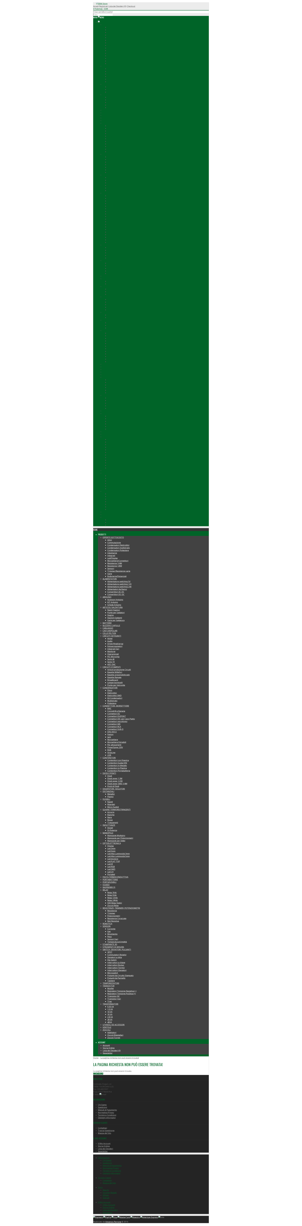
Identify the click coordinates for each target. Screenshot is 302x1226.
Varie (109, 61)
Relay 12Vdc (112, 385)
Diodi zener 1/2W (115, 268)
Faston (110, 221)
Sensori (110, 55)
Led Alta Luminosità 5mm (118, 343)
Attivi (109, 27)
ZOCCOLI (107, 517)
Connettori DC (113, 201)
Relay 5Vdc (112, 382)
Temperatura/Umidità (117, 429)
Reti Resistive (113, 408)
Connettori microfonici (117, 208)
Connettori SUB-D (115, 216)
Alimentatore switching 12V (119, 71)
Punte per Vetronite (116, 172)
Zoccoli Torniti (113, 525)
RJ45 (109, 237)
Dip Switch (112, 447)
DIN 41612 (112, 219)
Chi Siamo (102, 1104)
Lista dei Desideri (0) (117, 6)
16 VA (109, 501)
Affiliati (106, 1195)
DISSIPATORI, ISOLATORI (114, 276)
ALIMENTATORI (110, 66)
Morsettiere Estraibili (116, 229)
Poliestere (111, 190)
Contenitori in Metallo (117, 252)
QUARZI (106, 372)
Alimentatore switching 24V (119, 74)
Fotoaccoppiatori (114, 133)
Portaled (111, 361)
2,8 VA (110, 504)
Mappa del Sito (104, 1133)
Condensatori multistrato (118, 35)
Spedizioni (102, 1107)
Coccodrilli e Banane (116, 198)
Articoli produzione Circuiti (119, 157)
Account (106, 1045)
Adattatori (111, 519)
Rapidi (110, 289)
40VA (109, 509)
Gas (109, 418)
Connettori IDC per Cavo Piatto (121, 206)
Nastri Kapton (113, 97)
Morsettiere (112, 227)
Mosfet (110, 475)
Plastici (110, 284)
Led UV (110, 359)
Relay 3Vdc (112, 379)
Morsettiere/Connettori (117, 48)
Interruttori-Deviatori (116, 457)
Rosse (110, 307)
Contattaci (102, 1128)
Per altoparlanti (114, 232)
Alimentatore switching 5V (118, 68)
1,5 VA (110, 496)
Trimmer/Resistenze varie (118, 58)
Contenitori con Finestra (118, 247)
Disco (109, 177)
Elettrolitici (112, 180)
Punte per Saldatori (116, 100)
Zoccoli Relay (113, 392)
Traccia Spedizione (106, 1130)
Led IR (110, 351)
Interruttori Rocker (115, 452)
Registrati (103, 6)
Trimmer (111, 400)
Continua (98, 1074)
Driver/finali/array (115, 131)
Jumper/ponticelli (115, 169)
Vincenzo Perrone (113, 1221)
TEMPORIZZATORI (111, 470)
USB (109, 242)
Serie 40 (110, 146)
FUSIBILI (106, 286)
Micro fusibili (113, 294)
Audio (109, 128)
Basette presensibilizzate (118, 162)
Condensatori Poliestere (118, 37)
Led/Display (112, 45)
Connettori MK (113, 211)
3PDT (109, 439)
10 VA (109, 499)
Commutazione (114, 30)
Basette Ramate (114, 164)
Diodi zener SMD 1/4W (117, 271)
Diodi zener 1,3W (114, 265)
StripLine (111, 239)
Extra (100, 1187)
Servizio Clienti (104, 1178)
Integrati (111, 42)
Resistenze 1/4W (114, 50)
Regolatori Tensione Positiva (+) (121, 481)
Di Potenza (112, 317)
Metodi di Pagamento (107, 1110)
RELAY (105, 377)
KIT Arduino (112, 89)
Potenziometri (113, 403)
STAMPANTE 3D (110, 431)
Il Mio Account (104, 1143)
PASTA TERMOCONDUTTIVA (115, 364)
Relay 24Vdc (112, 387)
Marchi (106, 1190)
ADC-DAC (111, 151)
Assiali (110, 315)
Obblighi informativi (107, 1117)
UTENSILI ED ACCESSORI (114, 512)
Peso (109, 424)
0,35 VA (110, 494)
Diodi (109, 263)
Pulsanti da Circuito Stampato (120, 462)
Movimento (112, 421)
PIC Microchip (113, 144)
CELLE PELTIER (109, 120)
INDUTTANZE (109, 312)
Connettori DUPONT (116, 203)
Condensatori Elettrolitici (118, 32)
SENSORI (107, 413)
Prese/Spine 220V (115, 234)
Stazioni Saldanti (114, 105)
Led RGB (111, 354)
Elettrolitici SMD (114, 182)
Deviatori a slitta (114, 444)
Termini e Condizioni (107, 1115)
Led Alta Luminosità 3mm (118, 341)
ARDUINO (107, 84)
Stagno (110, 102)
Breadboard (112, 167)
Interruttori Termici (116, 455)
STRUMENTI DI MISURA (113, 434)
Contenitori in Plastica (117, 255)
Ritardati (111, 291)
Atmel (109, 125)
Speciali (106, 1198)
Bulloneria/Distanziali (116, 63)
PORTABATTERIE (110, 367)
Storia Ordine (109, 1048)
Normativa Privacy (106, 1112)
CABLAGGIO (108, 115)
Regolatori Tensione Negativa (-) (121, 478)
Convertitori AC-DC (115, 79)
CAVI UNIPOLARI (110, 118)
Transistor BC (113, 483)
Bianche (110, 302)
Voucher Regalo (110, 1192)
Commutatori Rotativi (116, 442)
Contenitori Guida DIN (117, 250)
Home (95, 529)
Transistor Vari (114, 486)
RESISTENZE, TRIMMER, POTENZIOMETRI (121, 395)
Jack (109, 224)
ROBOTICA (107, 411)
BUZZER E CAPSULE (111, 112)
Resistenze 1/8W (114, 53)
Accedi (96, 6)
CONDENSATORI (110, 175)
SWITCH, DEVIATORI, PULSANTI (117, 436)
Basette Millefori (114, 159)
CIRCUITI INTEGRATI (112, 123)
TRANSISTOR (108, 473)
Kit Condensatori (114, 185)
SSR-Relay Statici (114, 390)
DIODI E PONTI (109, 260)
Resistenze (112, 398)
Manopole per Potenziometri (120, 325)
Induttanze (112, 40)
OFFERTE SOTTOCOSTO (113, 24)
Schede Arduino (114, 92)
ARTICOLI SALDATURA (113, 94)
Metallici (111, 281)
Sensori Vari (112, 426)
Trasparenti (112, 309)
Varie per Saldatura (115, 107)
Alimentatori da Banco (117, 76)
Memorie (111, 138)
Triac (109, 488)
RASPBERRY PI (109, 374)
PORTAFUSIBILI (109, 369)
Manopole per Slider (116, 328)
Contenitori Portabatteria (118, 258)
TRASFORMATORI (110, 491)
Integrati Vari (113, 136)
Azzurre (110, 299)
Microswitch (112, 460)
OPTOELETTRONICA (112, 330)
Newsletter (108, 1053)
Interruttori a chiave (116, 449)
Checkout (131, 6)
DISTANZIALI (108, 278)
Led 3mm (111, 335)
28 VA (109, 506)
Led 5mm (111, 338)
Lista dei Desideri (105, 1148)
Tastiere (111, 468)
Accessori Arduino (115, 87)
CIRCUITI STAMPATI (112, 154)
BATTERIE (107, 110)
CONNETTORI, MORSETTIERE (116, 193)
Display (110, 333)
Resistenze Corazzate (116, 405)
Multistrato (112, 188)
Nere (109, 304)
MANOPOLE (108, 320)
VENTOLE (107, 514)
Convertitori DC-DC (115, 81)
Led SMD (111, 356)
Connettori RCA (114, 214)
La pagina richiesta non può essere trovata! (119, 1058)
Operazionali (113, 141)
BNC (109, 195)
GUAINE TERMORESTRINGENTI (117, 297)
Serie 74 (110, 149)
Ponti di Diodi (113, 273)
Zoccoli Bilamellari (115, 522)
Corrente (111, 416)
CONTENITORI (109, 245)
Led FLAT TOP (113, 348)
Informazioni (103, 1157)
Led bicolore (112, 346)
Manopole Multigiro (116, 322)
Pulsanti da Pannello (116, 465)
